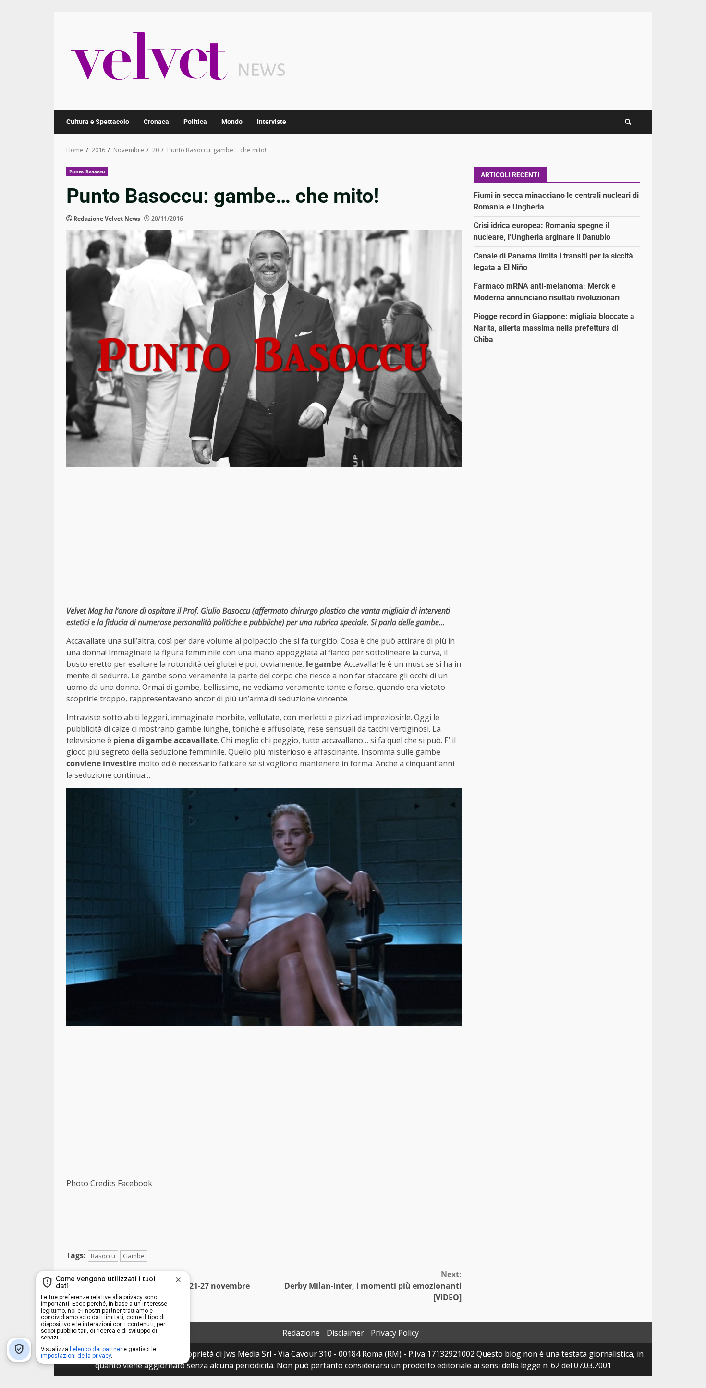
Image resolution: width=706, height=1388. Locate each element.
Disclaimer (345, 1332)
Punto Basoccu (87, 171)
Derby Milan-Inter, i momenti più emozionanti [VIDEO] (373, 1285)
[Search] (628, 121)
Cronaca (156, 121)
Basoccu (103, 1256)
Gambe (134, 1256)
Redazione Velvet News (106, 218)
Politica (195, 121)
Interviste (271, 121)
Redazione (301, 1332)
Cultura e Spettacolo (97, 121)
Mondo (232, 121)
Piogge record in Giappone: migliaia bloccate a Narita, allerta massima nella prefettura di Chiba (554, 328)
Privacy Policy (395, 1332)
